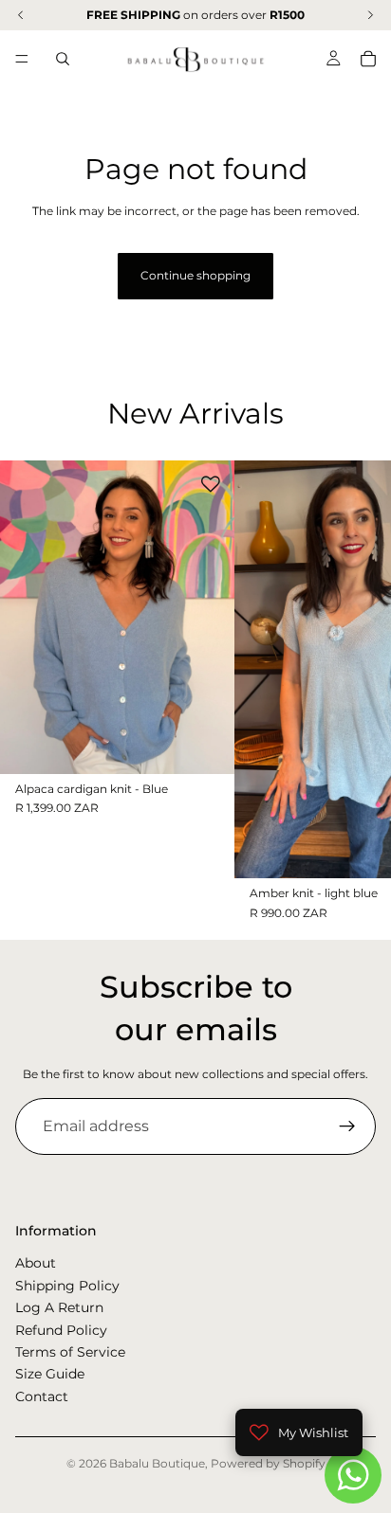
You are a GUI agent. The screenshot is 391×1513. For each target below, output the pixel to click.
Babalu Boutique (157, 1463)
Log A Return (59, 1307)
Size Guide (49, 1373)
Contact (41, 1396)
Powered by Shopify (268, 1463)
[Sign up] (347, 1126)
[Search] (63, 59)
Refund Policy (61, 1329)
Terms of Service (70, 1351)
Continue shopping (195, 275)
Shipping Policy (67, 1285)
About (35, 1262)
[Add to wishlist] (211, 484)
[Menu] (22, 59)
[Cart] (368, 59)
